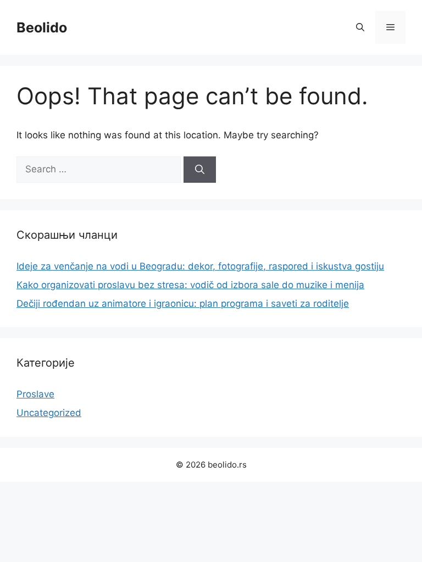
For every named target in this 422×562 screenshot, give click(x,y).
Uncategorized (48, 412)
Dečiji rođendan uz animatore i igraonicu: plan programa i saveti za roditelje (182, 303)
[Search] (200, 169)
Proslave (35, 394)
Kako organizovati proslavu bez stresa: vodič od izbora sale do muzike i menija (190, 284)
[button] (360, 27)
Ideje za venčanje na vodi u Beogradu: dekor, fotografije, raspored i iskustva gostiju (200, 266)
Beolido (41, 27)
